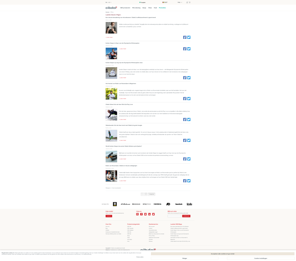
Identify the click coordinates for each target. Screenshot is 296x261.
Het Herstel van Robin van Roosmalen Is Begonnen (121, 83)
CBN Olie (129, 233)
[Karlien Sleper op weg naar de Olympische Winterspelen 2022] (111, 73)
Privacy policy (140, 256)
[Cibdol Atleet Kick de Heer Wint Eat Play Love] (111, 114)
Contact (109, 216)
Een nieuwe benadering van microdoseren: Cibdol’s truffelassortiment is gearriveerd (131, 17)
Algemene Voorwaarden (154, 237)
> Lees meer (109, 37)
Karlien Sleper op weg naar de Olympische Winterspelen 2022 (124, 62)
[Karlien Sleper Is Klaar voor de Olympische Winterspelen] (111, 53)
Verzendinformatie (153, 230)
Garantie (151, 239)
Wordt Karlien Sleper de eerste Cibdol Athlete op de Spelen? (124, 146)
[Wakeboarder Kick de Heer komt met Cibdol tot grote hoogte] (111, 135)
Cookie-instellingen (260, 258)
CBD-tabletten (130, 230)
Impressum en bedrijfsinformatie (112, 232)
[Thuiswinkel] (164, 2)
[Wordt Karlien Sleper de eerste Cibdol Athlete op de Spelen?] (111, 156)
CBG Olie (129, 232)
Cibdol (112, 248)
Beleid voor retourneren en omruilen (156, 233)
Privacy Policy (152, 235)
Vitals (128, 237)
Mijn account (151, 226)
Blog (107, 228)
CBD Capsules (130, 228)
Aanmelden (186, 216)
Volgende (151, 194)
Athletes (107, 230)
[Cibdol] (148, 249)
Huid (128, 241)
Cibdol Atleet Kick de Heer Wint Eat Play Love (119, 104)
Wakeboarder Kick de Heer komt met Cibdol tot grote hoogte (124, 125)
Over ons (107, 226)
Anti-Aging (129, 239)
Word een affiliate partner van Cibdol (113, 233)
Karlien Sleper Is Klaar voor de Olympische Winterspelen (122, 43)
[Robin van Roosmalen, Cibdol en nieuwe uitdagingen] (111, 176)
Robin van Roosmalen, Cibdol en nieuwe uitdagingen (121, 165)
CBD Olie (129, 226)
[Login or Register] (187, 2)
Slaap (128, 235)
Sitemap (150, 241)
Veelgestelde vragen (153, 232)
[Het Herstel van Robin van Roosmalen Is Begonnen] (111, 94)
